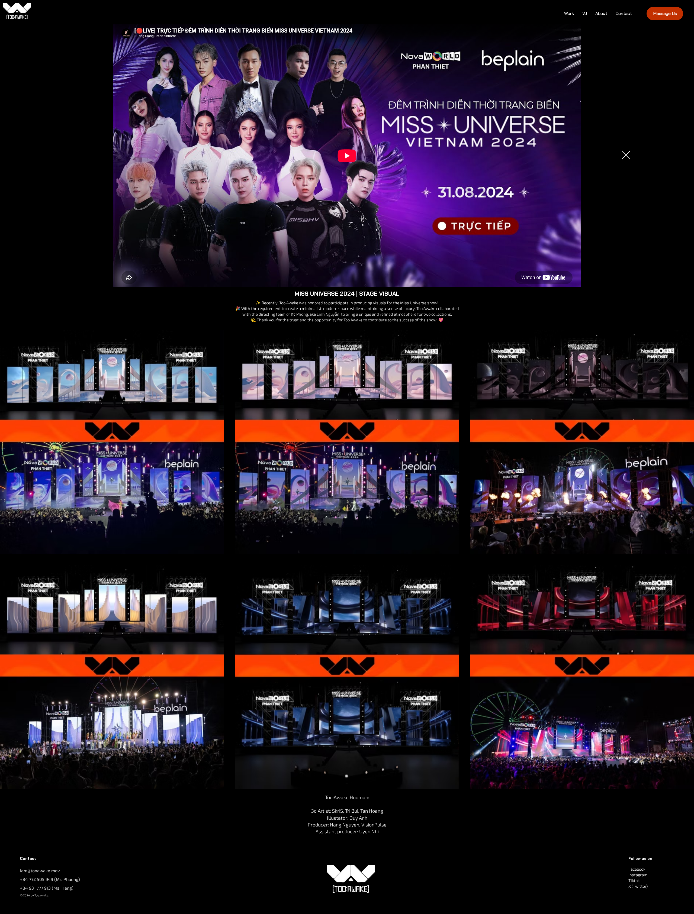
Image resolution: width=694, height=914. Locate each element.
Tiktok (634, 880)
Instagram (637, 874)
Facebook (636, 869)
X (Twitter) (638, 886)
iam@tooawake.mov (40, 870)
